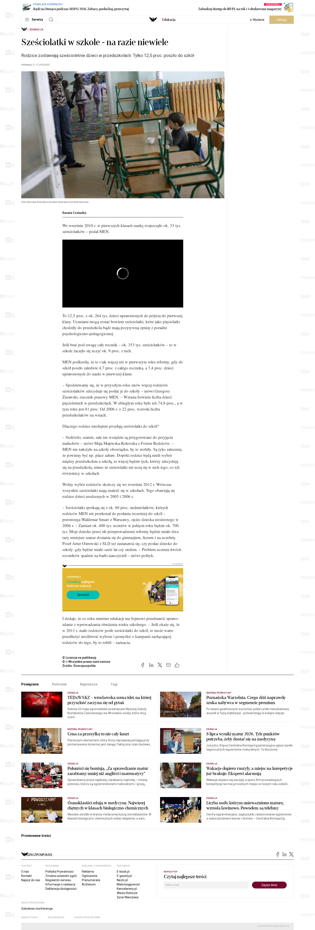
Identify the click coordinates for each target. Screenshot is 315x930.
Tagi (114, 684)
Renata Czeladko (74, 213)
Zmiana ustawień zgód (60, 876)
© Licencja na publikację (79, 657)
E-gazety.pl (124, 876)
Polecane (59, 684)
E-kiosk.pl (123, 871)
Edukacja (36, 29)
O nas (25, 871)
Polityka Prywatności (59, 871)
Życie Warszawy (128, 897)
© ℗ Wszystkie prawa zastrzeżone (86, 661)
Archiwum (89, 884)
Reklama (88, 871)
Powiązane (30, 684)
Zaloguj (282, 19)
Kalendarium (56, 917)
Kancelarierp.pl (127, 888)
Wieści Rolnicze (127, 893)
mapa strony (29, 917)
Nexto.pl (122, 880)
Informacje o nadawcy (60, 884)
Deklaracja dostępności (60, 888)
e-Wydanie (257, 19)
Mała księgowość (128, 884)
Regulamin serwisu (58, 880)
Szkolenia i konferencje (37, 908)
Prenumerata (91, 880)
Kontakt (26, 876)
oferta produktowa (87, 917)
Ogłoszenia (89, 876)
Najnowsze (89, 684)
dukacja (169, 20)
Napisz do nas (30, 880)
